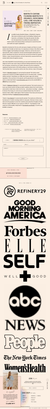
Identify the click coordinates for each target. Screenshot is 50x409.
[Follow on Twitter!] (12, 403)
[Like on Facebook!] (11, 403)
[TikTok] (10, 403)
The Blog (33, 402)
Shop (24, 400)
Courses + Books (36, 395)
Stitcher (35, 30)
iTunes (25, 30)
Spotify (28, 30)
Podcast (33, 397)
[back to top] (47, 380)
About (24, 395)
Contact (25, 397)
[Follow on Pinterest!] (14, 403)
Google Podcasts (39, 30)
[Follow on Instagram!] (6, 403)
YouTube (31, 30)
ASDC (46, 408)
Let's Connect (10, 401)
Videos (33, 400)
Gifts (24, 402)
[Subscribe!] (8, 403)
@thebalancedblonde (13, 173)
